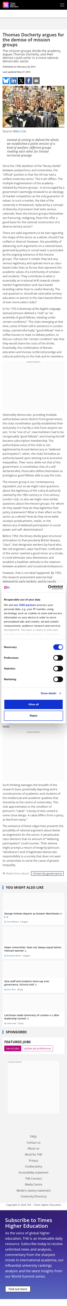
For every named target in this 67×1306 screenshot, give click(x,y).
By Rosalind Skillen (12, 955)
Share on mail (36, 80)
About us (33, 1148)
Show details (48, 693)
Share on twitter (21, 80)
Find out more (18, 1289)
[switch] (58, 658)
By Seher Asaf (10, 1023)
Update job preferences (37, 1048)
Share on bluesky (6, 80)
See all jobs (12, 1048)
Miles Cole (19, 131)
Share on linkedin (13, 80)
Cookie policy (33, 1166)
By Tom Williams (11, 921)
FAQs (33, 1136)
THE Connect (33, 1178)
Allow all (33, 704)
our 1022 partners (25, 604)
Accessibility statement (33, 1172)
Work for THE (33, 1154)
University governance (47, 873)
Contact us (34, 1142)
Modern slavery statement (33, 1190)
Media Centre (33, 1184)
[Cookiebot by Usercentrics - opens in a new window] (48, 587)
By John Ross (10, 989)
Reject (33, 715)
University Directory (34, 1196)
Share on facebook (28, 80)
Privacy (33, 1160)
